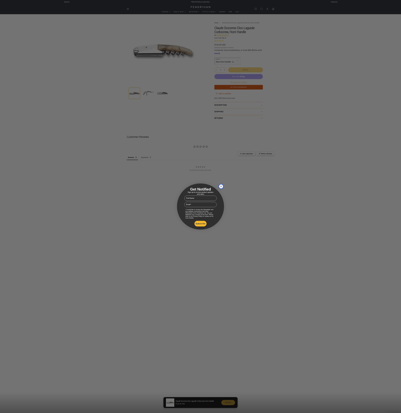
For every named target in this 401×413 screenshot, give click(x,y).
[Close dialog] (221, 186)
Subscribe (200, 223)
